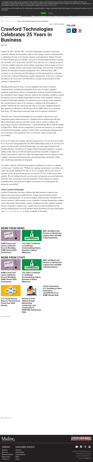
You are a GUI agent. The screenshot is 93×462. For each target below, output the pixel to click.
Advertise (5, 450)
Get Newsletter (19, 452)
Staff (5, 45)
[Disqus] (32, 343)
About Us (4, 452)
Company (6, 447)
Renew (17, 457)
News (21, 228)
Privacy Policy (53, 5)
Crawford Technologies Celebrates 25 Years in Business (27, 34)
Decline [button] (50, 13)
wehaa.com (88, 458)
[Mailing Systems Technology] (8, 439)
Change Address (20, 454)
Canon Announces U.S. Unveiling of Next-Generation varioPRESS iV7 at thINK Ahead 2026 (52, 290)
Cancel (17, 459)
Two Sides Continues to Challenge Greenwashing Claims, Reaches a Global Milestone (31, 248)
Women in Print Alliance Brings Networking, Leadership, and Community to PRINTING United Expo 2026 (31, 305)
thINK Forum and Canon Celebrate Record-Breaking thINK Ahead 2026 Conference (9, 248)
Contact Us (5, 459)
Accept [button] (43, 13)
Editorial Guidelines (7, 454)
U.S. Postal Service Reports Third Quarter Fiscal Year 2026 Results (10, 302)
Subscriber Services (25, 447)
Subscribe (18, 450)
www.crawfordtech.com (13, 211)
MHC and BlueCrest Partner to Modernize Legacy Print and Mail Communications (52, 234)
